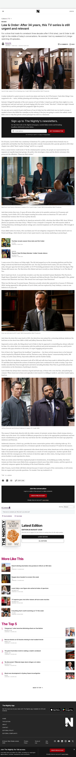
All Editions (43, 541)
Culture (4, 19)
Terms (40, 134)
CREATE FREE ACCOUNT (38, 495)
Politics (7, 630)
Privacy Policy (47, 134)
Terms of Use (37, 742)
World (6, 641)
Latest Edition (43, 537)
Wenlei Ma (8, 43)
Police (6, 675)
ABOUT (4, 724)
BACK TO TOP (37, 687)
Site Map (47, 742)
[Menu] (3, 11)
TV (9, 19)
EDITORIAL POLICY (8, 730)
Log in (71, 11)
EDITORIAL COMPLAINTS (9, 733)
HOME (4, 718)
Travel (6, 652)
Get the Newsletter (56, 131)
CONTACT (5, 727)
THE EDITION (6, 721)
